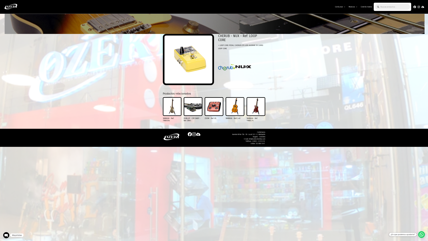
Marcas (352, 7)
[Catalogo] (422, 7)
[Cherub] (226, 67)
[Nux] (243, 67)
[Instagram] (418, 7)
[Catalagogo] (198, 134)
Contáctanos (366, 7)
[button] (3, 24)
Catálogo (339, 7)
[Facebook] (414, 7)
